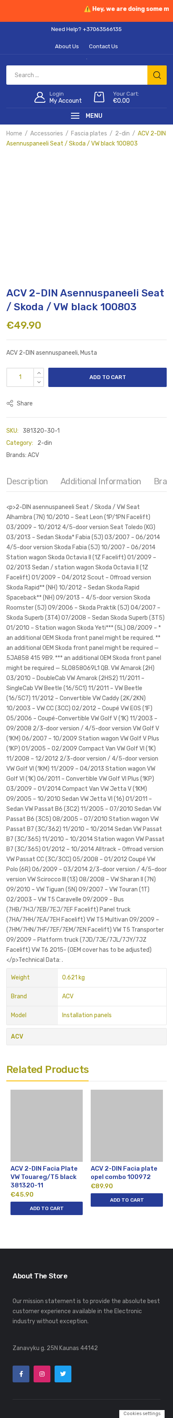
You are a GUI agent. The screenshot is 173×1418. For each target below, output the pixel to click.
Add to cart (107, 377)
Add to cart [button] (47, 1208)
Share (24, 403)
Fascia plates (89, 133)
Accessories (46, 133)
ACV (33, 455)
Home (14, 133)
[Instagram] (42, 1374)
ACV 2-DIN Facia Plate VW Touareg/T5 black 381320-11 (44, 1177)
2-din (122, 133)
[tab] (27, 483)
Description (27, 481)
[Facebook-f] (21, 1374)
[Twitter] (63, 1374)
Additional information (100, 481)
